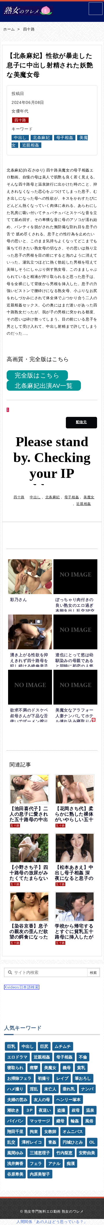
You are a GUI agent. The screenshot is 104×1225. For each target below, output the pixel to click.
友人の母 (42, 1099)
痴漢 (71, 1163)
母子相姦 (64, 138)
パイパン (15, 1121)
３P (29, 1110)
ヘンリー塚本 (68, 1099)
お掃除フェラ (19, 1078)
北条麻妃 (41, 138)
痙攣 (34, 1067)
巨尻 (44, 1046)
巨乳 (11, 1046)
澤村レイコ (32, 1142)
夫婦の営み (17, 1099)
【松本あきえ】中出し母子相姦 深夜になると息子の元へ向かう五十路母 (74, 878)
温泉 (90, 1110)
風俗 (89, 1121)
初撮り (44, 1078)
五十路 (15, 825)
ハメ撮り (15, 1089)
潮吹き (13, 1110)
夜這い (45, 1110)
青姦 (52, 1142)
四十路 (29, 29)
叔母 (76, 1110)
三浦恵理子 (40, 1152)
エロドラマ (17, 1057)
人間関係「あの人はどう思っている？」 (52, 1222)
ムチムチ (63, 1046)
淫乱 (34, 1089)
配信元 (81, 422)
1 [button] (8, 410)
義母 (67, 1067)
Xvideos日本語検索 (21, 987)
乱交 (11, 1142)
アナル (54, 1163)
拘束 (34, 1131)
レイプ (62, 1078)
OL (92, 1142)
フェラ (36, 1163)
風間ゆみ (15, 1152)
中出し (20, 138)
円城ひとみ (73, 1142)
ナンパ (87, 1089)
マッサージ (40, 1121)
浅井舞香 (15, 1163)
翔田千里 (15, 1131)
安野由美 (87, 1152)
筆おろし (83, 1078)
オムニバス (73, 1131)
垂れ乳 (69, 1089)
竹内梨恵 (64, 1152)
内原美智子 (40, 1174)
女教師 (50, 1131)
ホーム (9, 29)
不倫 (83, 1057)
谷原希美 (15, 1174)
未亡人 (50, 1089)
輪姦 (75, 1121)
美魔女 (88, 497)
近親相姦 (30, 145)
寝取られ (15, 1067)
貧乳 (81, 1067)
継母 (60, 1121)
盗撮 (61, 1110)
